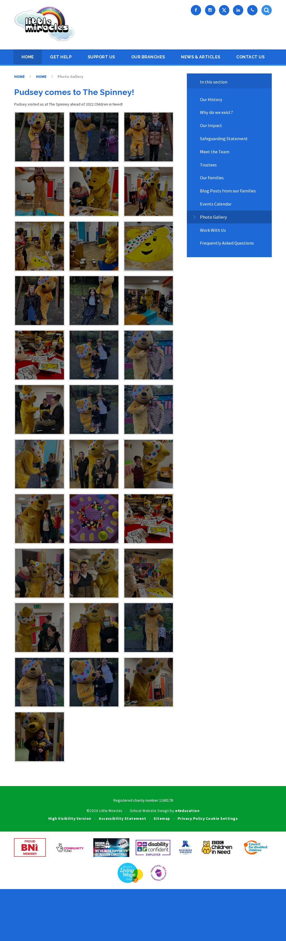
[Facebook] (196, 10)
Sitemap (162, 818)
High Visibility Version (69, 818)
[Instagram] (210, 10)
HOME (28, 56)
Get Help (61, 56)
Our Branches (148, 56)
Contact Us (250, 56)
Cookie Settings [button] (222, 818)
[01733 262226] (252, 10)
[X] (224, 10)
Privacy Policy (191, 818)
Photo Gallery (71, 76)
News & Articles (200, 56)
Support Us (101, 56)
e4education (187, 810)
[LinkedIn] (238, 10)
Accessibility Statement (122, 818)
